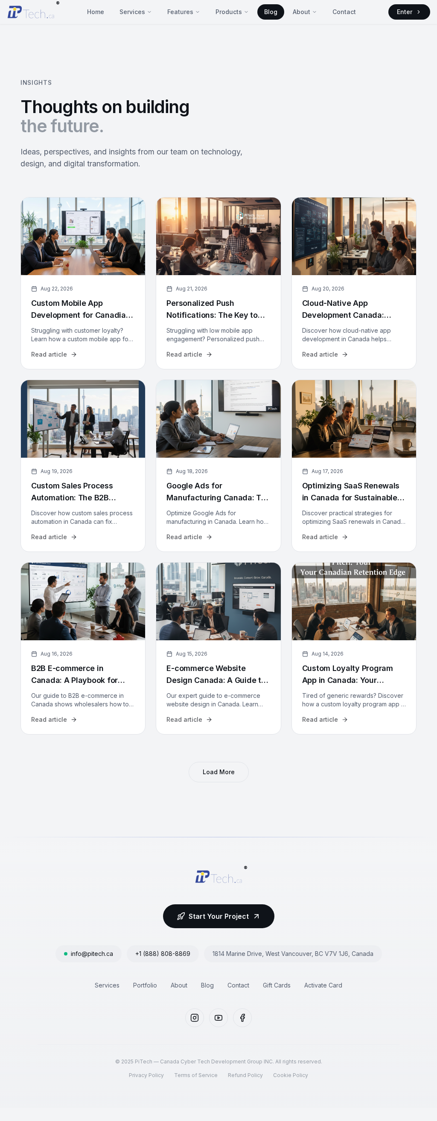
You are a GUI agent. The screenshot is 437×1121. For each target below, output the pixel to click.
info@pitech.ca (92, 953)
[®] (31, 12)
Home (95, 11)
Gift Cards (277, 985)
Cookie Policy (290, 1075)
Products (229, 11)
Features (180, 11)
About (301, 11)
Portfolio (145, 985)
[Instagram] (194, 1017)
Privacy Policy (146, 1075)
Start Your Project (219, 916)
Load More (219, 771)
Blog (270, 11)
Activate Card (323, 985)
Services (132, 11)
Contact (344, 11)
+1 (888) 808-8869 (162, 953)
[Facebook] (242, 1017)
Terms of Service (196, 1075)
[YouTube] (218, 1017)
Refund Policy (245, 1075)
